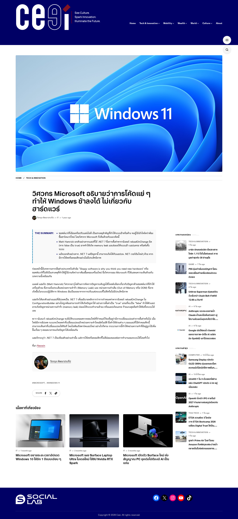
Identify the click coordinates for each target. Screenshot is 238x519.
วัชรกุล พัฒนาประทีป (60, 361)
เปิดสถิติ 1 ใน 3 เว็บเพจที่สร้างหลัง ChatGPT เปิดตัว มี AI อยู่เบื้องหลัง (203, 383)
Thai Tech (194, 413)
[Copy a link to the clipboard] (56, 393)
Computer (194, 355)
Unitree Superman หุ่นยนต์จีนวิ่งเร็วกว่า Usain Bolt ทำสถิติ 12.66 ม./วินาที (203, 296)
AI (189, 307)
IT (58, 218)
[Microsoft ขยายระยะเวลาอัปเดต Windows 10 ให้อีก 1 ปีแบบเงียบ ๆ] (40, 431)
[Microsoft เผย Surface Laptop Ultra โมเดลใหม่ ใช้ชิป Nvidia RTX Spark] (94, 431)
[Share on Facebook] (45, 393)
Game (191, 264)
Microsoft (39, 383)
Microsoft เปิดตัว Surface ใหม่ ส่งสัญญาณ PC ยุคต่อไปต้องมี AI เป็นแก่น (146, 459)
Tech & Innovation (35, 178)
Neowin (41, 346)
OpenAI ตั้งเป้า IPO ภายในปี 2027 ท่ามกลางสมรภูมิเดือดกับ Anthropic (203, 402)
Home (19, 178)
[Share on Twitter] (50, 393)
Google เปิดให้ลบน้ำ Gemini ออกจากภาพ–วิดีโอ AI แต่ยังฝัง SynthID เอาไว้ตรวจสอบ (202, 335)
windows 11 (54, 383)
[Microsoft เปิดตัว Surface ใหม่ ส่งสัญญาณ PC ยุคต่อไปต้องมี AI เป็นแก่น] (148, 431)
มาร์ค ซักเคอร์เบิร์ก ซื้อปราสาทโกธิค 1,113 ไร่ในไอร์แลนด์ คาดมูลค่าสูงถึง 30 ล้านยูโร (203, 254)
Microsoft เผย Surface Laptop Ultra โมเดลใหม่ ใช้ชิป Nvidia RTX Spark (91, 459)
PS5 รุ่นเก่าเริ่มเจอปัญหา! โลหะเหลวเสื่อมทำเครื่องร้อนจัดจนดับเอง (203, 273)
